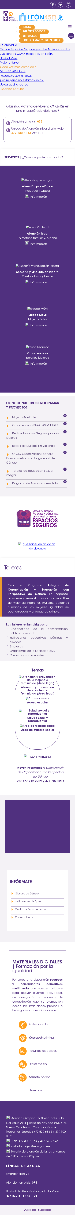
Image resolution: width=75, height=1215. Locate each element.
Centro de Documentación (31, 909)
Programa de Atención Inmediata (35, 483)
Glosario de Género (27, 894)
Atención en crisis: (26, 121)
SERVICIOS (30, 36)
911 (28, 1174)
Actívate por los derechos (39, 1080)
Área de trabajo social (37, 730)
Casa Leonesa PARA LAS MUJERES (35, 425)
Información (39, 197)
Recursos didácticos (43, 1051)
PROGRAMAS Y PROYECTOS (41, 40)
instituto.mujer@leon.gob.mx (30, 1146)
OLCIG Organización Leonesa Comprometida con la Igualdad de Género (30, 458)
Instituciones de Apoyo (28, 902)
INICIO (27, 27)
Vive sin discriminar (42, 1037)
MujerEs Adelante (24, 417)
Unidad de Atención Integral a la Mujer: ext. (38, 130)
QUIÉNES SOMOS (34, 31)
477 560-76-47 (49, 1141)
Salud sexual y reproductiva (37, 720)
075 (34, 1182)
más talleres (40, 757)
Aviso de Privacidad (37, 1210)
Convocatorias (24, 917)
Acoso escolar (37, 702)
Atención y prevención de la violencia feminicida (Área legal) (37, 690)
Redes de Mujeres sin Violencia (33, 446)
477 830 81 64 (28, 1141)
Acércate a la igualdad (38, 1027)
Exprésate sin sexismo (38, 1067)
